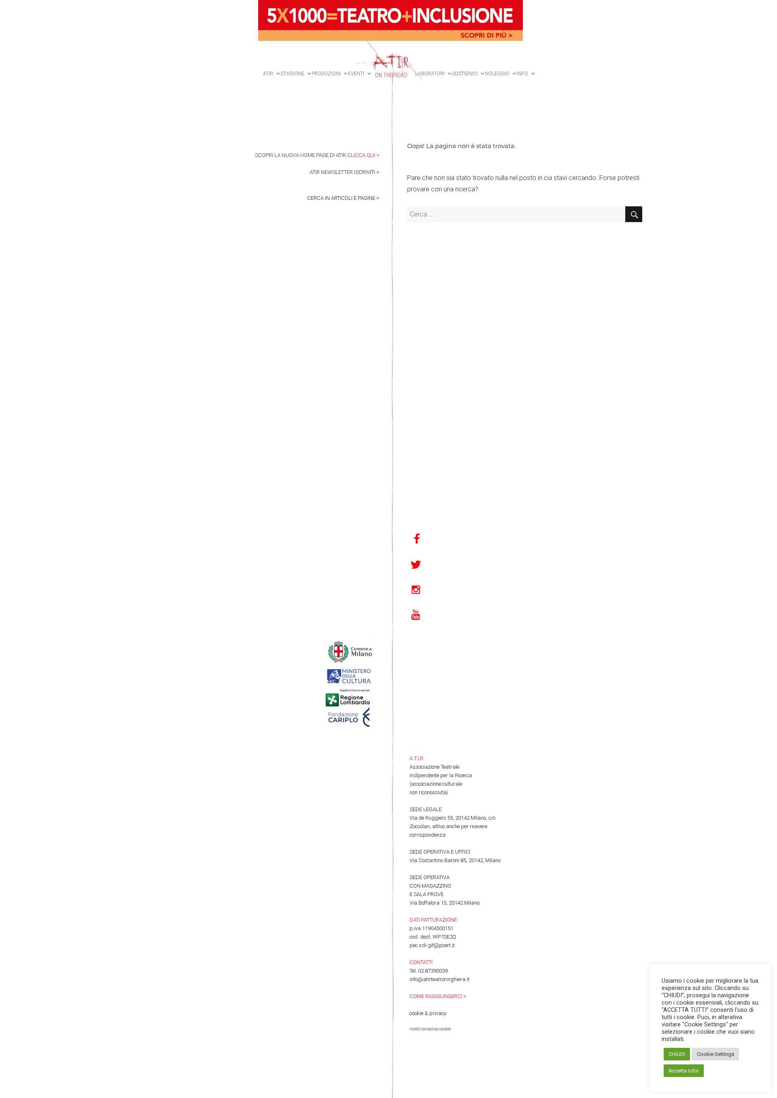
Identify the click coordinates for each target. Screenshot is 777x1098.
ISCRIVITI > (366, 172)
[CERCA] (633, 214)
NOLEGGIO (497, 73)
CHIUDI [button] (677, 1054)
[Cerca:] (516, 214)
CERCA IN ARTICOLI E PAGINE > (343, 198)
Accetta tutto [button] (684, 1071)
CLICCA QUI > (363, 155)
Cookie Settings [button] (715, 1054)
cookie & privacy (428, 1013)
